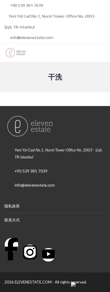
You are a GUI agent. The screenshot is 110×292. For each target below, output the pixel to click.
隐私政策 (12, 206)
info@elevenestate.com (31, 37)
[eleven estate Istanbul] (13, 52)
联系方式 (12, 220)
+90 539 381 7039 (26, 5)
